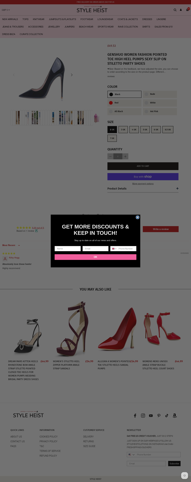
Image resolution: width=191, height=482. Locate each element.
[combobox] (113, 248)
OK (95, 257)
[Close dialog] (137, 217)
